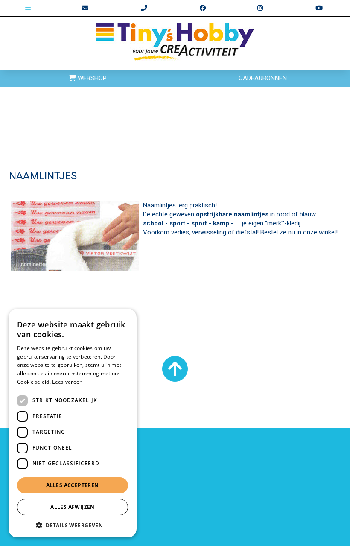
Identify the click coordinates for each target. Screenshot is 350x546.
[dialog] (73, 423)
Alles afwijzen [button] (72, 507)
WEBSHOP (91, 78)
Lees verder (67, 381)
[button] (72, 525)
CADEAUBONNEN (263, 78)
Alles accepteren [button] (72, 485)
